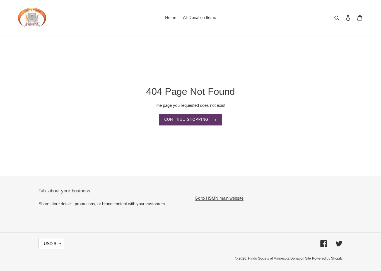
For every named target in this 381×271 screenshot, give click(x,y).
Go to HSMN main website (219, 198)
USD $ (50, 243)
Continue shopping (186, 119)
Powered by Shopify (327, 258)
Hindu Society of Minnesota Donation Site (279, 258)
